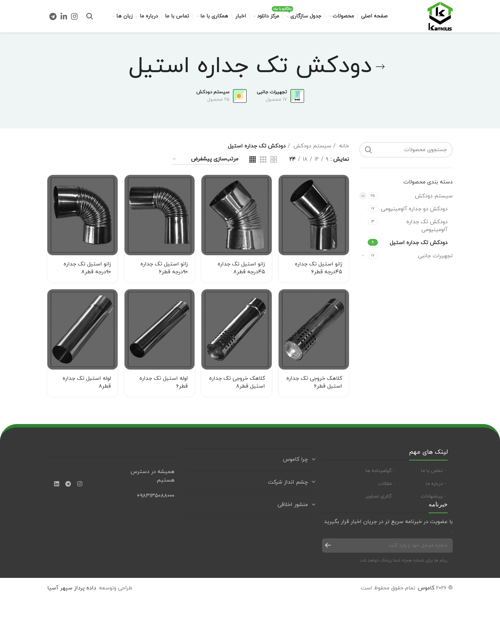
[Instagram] (79, 484)
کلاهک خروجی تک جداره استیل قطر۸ (237, 382)
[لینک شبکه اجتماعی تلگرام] (53, 16)
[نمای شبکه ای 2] (273, 159)
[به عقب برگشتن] (380, 67)
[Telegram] (68, 484)
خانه (343, 146)
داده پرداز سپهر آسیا (71, 588)
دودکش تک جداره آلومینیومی (427, 225)
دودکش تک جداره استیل (419, 242)
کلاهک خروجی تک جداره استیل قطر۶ (314, 382)
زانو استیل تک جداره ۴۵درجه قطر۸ (241, 267)
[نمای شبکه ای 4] (252, 159)
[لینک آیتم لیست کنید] (424, 471)
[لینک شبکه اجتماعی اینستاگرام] (74, 16)
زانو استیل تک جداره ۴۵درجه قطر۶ (318, 267)
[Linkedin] (56, 484)
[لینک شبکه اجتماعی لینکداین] (64, 16)
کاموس (426, 588)
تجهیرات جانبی (435, 256)
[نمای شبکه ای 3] (263, 159)
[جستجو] (89, 16)
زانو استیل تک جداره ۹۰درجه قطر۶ (164, 267)
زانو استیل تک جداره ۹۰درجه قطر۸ (87, 267)
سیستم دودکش (434, 196)
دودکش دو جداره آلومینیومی (414, 209)
